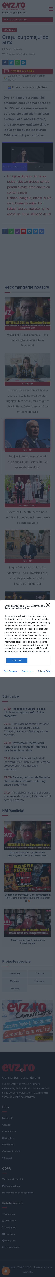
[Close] (49, 606)
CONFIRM (17, 660)
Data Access (27, 671)
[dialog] (27, 638)
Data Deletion (10, 671)
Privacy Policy (44, 671)
